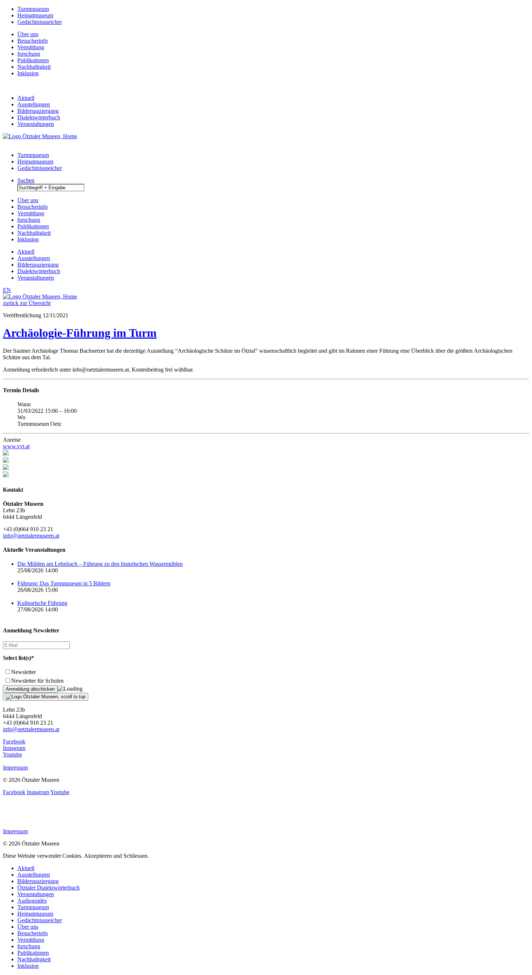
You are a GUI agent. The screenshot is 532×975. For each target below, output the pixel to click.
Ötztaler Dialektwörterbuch (48, 888)
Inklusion (28, 73)
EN (7, 290)
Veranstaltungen (35, 124)
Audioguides (32, 901)
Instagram (14, 748)
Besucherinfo (32, 41)
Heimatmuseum (35, 15)
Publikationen (33, 60)
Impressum (15, 767)
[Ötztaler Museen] (40, 136)
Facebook (14, 741)
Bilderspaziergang (38, 111)
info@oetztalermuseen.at (31, 536)
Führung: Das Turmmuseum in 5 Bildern (63, 583)
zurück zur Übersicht (27, 303)
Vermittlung (30, 47)
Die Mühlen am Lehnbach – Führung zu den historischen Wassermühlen (100, 564)
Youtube (12, 754)
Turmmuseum (33, 9)
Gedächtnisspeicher (39, 22)
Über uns (27, 34)
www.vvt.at (16, 446)
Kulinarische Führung (42, 603)
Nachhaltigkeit (34, 67)
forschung (28, 54)
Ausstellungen (33, 104)
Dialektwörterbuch (38, 117)
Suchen (25, 180)
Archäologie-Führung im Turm (80, 332)
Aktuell (25, 98)
